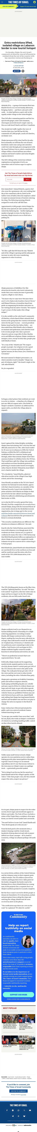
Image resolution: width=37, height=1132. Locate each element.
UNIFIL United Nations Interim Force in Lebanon (14, 1078)
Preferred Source (18, 62)
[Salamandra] (27, 1125)
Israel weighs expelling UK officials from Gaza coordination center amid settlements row (26, 1047)
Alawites (29, 1078)
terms (26, 183)
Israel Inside (11, 1077)
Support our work (18, 994)
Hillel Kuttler (19, 65)
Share (17, 71)
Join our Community (8, 6)
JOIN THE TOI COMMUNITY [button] (18, 1091)
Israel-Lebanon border (20, 1077)
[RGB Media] (14, 1125)
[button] (34, 2)
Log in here (23, 1094)
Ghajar (28, 1077)
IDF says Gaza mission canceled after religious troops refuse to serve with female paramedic (10, 1026)
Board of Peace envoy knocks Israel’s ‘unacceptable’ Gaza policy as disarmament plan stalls (25, 1026)
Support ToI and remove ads (28, 6)
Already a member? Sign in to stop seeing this (18, 999)
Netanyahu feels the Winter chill (10, 1045)
